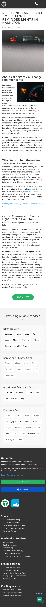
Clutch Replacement (10, 545)
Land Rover (24, 421)
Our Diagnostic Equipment (12, 593)
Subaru (8, 346)
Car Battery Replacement (12, 523)
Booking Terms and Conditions (12, 475)
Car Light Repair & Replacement (14, 528)
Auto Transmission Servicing (13, 551)
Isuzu (27, 334)
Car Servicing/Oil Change (12, 520)
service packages (32, 191)
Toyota (26, 346)
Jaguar (14, 421)
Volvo (20, 440)
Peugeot (8, 427)
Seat (14, 433)
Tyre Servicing (8, 548)
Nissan (36, 340)
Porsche (18, 427)
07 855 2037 (24, 481)
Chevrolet (9, 392)
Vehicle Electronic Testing (12, 590)
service (5, 277)
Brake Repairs (8, 542)
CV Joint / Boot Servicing (11, 553)
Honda (18, 334)
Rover (37, 427)
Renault (29, 427)
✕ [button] (43, 591)
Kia (34, 334)
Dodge (29, 392)
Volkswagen (9, 440)
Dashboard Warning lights (12, 595)
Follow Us (24, 489)
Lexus (7, 340)
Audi (19, 415)
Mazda (15, 340)
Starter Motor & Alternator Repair (15, 525)
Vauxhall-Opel (33, 433)
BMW (27, 415)
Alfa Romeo (9, 415)
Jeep (22, 398)
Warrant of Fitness (9, 531)
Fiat (6, 421)
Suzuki (17, 346)
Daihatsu (8, 334)
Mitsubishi (26, 340)
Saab (7, 433)
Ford (37, 392)
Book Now (23, 297)
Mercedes (37, 421)
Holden (14, 398)
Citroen (36, 415)
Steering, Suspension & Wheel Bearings (17, 556)
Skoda (22, 433)
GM (6, 398)
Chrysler (19, 392)
